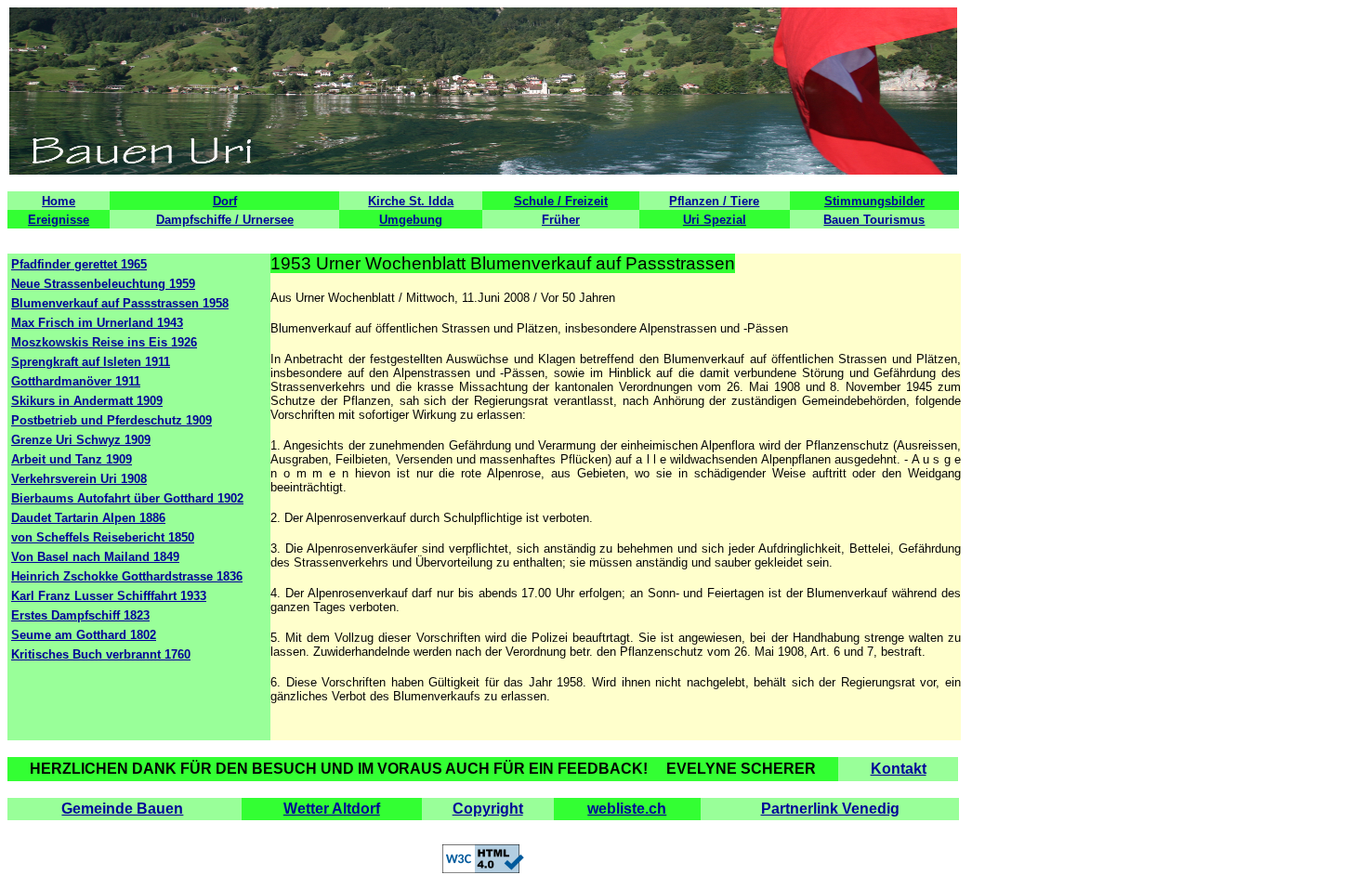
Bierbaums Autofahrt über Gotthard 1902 (127, 498)
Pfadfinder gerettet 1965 (79, 264)
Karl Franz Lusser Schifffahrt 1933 (108, 596)
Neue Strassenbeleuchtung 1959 (103, 284)
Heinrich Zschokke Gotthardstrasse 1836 (127, 576)
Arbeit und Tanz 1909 (71, 459)
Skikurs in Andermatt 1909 (87, 401)
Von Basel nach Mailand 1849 (95, 557)
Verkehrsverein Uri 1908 (79, 479)
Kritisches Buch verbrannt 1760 (100, 654)
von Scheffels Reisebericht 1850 (102, 537)
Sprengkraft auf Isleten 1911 (90, 362)
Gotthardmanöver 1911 (75, 381)
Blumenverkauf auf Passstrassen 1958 (120, 303)
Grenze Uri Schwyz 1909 (81, 440)
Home (58, 201)
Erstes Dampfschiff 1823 (80, 615)
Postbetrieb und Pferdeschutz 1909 (111, 420)
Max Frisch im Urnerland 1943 (97, 323)
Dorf (225, 201)
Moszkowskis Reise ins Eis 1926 (104, 342)
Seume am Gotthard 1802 (83, 635)
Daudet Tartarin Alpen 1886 (88, 518)
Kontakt (898, 769)
